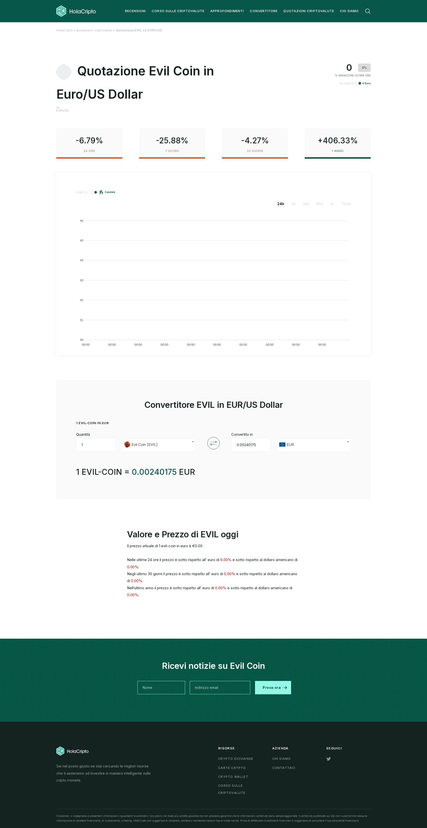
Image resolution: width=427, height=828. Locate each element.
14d (306, 204)
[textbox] (158, 445)
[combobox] (159, 445)
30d (319, 204)
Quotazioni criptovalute (94, 30)
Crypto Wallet (233, 777)
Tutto (345, 204)
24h (280, 204)
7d (293, 204)
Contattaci (284, 768)
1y (331, 204)
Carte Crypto (232, 768)
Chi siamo (281, 759)
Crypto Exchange (235, 759)
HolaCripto (64, 30)
